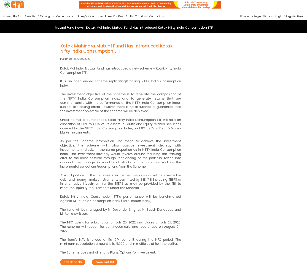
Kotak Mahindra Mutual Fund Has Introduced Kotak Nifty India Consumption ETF (116, 49)
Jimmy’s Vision (86, 16)
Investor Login (251, 16)
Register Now (294, 16)
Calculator (63, 16)
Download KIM (104, 262)
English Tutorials (136, 16)
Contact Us (156, 16)
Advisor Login (273, 16)
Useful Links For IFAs (110, 16)
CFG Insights (46, 16)
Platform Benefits (24, 16)
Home (6, 16)
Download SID (73, 262)
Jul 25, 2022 (83, 59)
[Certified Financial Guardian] (38, 5)
